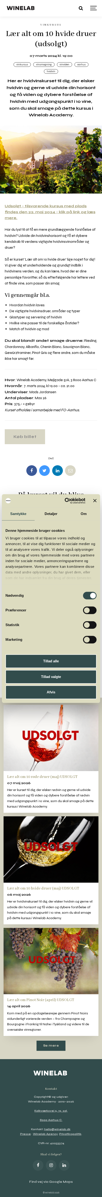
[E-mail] (70, 470)
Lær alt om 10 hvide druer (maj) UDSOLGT (43, 888)
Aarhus (81, 64)
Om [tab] (84, 514)
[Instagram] (51, 1165)
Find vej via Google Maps (51, 1181)
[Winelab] (21, 8)
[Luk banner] (95, 500)
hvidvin (51, 71)
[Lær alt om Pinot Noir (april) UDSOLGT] (51, 961)
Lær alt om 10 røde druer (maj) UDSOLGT (42, 776)
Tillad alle (51, 661)
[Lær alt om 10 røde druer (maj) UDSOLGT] (51, 738)
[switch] (90, 610)
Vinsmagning (44, 64)
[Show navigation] (93, 8)
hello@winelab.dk (57, 1129)
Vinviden (64, 64)
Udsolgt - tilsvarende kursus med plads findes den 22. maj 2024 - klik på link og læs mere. (50, 212)
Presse (25, 1134)
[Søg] (80, 8)
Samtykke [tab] (18, 514)
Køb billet (25, 436)
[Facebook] (31, 470)
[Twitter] (44, 470)
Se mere (51, 1046)
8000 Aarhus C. (51, 1120)
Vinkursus (22, 64)
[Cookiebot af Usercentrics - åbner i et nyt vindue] (65, 501)
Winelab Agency (45, 1134)
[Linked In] (57, 470)
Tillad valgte (51, 677)
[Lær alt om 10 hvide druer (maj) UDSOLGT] (51, 849)
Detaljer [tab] (51, 514)
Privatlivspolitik (70, 1134)
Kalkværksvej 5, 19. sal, (51, 1110)
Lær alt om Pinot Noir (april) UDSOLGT (40, 1000)
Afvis (51, 692)
